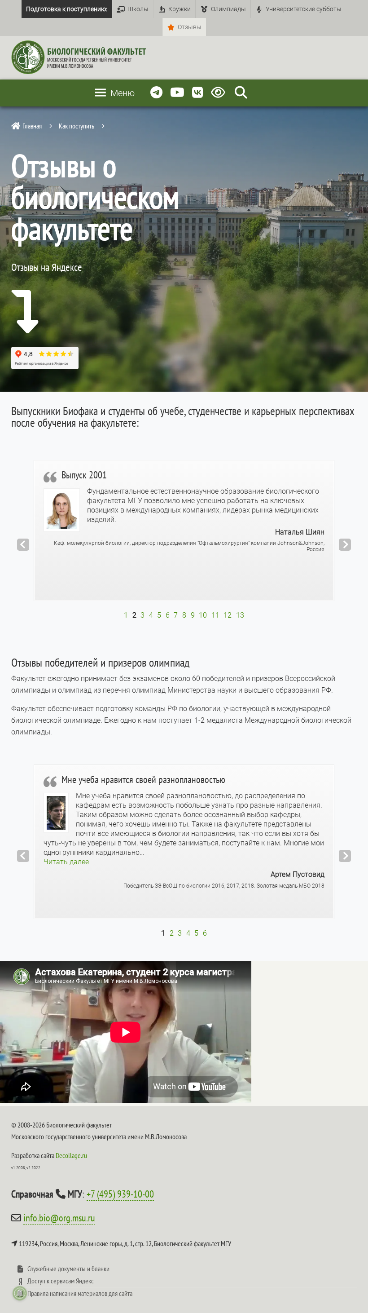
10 (203, 615)
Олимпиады (228, 9)
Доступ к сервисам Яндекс (60, 1280)
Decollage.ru (71, 1155)
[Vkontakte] (197, 92)
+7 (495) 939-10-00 (120, 1194)
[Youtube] (177, 92)
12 (227, 615)
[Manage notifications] (20, 1293)
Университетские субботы (304, 9)
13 (240, 615)
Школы (138, 9)
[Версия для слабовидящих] (220, 92)
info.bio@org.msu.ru (59, 1217)
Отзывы (190, 27)
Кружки (179, 9)
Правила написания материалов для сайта (79, 1293)
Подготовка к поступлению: (66, 9)
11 (215, 615)
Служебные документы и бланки (68, 1268)
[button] (66, 862)
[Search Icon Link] (241, 92)
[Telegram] (156, 92)
